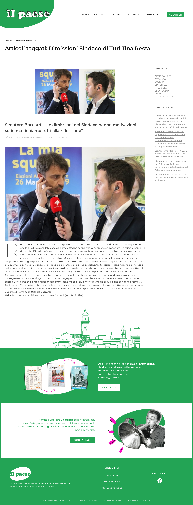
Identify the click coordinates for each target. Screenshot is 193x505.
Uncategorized (164, 96)
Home (9, 40)
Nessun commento (44, 137)
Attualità (62, 137)
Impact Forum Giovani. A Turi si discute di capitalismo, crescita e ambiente (171, 177)
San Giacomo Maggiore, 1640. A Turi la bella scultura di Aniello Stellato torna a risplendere (171, 154)
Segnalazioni (162, 91)
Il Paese (26, 137)
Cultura (159, 82)
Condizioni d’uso (112, 501)
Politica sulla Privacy (139, 501)
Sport (158, 93)
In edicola (161, 88)
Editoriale (161, 85)
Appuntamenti (163, 76)
